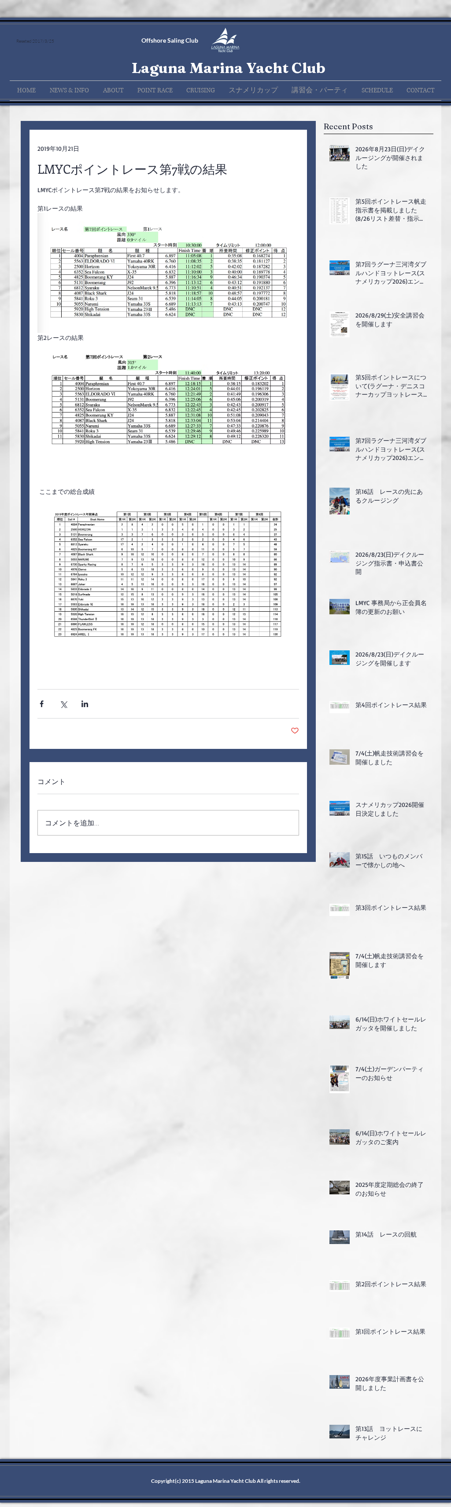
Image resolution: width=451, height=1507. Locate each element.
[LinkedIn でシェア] (85, 704)
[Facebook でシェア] (41, 704)
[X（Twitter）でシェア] (63, 704)
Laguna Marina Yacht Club (228, 68)
